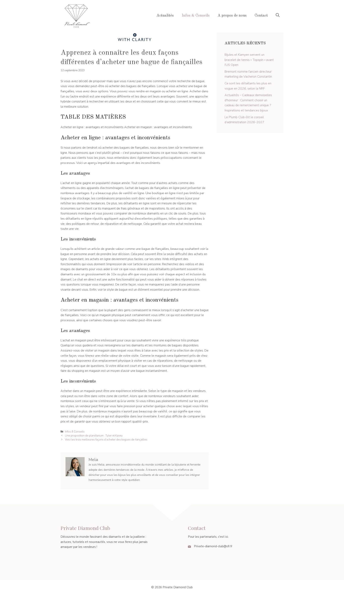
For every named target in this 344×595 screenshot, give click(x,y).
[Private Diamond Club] (76, 15)
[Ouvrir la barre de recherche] (277, 16)
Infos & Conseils (196, 16)
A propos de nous (232, 16)
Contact (261, 16)
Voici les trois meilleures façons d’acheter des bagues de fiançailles (106, 439)
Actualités (165, 16)
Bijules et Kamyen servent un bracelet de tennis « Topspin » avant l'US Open (249, 60)
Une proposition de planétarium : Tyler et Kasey (94, 435)
